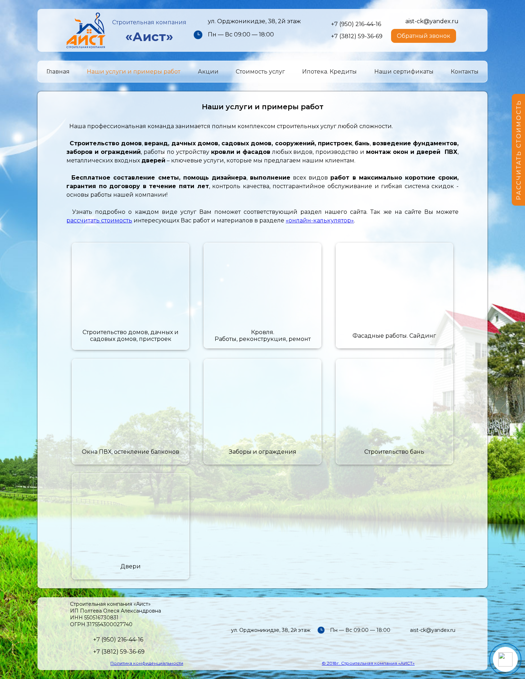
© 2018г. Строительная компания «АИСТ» (368, 663)
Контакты (465, 71)
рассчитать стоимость (99, 220)
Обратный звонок (423, 35)
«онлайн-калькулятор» (320, 220)
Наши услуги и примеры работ (133, 71)
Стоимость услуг (260, 71)
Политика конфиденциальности (146, 663)
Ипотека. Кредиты (329, 71)
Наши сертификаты (404, 71)
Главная (58, 71)
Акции (208, 71)
